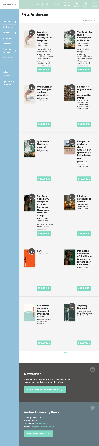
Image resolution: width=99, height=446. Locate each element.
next (65, 352)
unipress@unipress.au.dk (42, 426)
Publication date (86, 21)
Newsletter (7, 57)
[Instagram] (37, 4)
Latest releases (7, 74)
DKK (69, 3)
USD (69, 6)
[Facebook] (42, 4)
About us (7, 38)
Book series (8, 27)
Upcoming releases (8, 83)
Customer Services (7, 50)
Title (94, 21)
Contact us (8, 44)
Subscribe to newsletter (42, 389)
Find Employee (36, 433)
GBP (64, 3)
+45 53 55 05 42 (42, 423)
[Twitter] (47, 4)
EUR (65, 6)
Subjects (6, 22)
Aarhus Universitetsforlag (9, 4)
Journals (6, 33)
